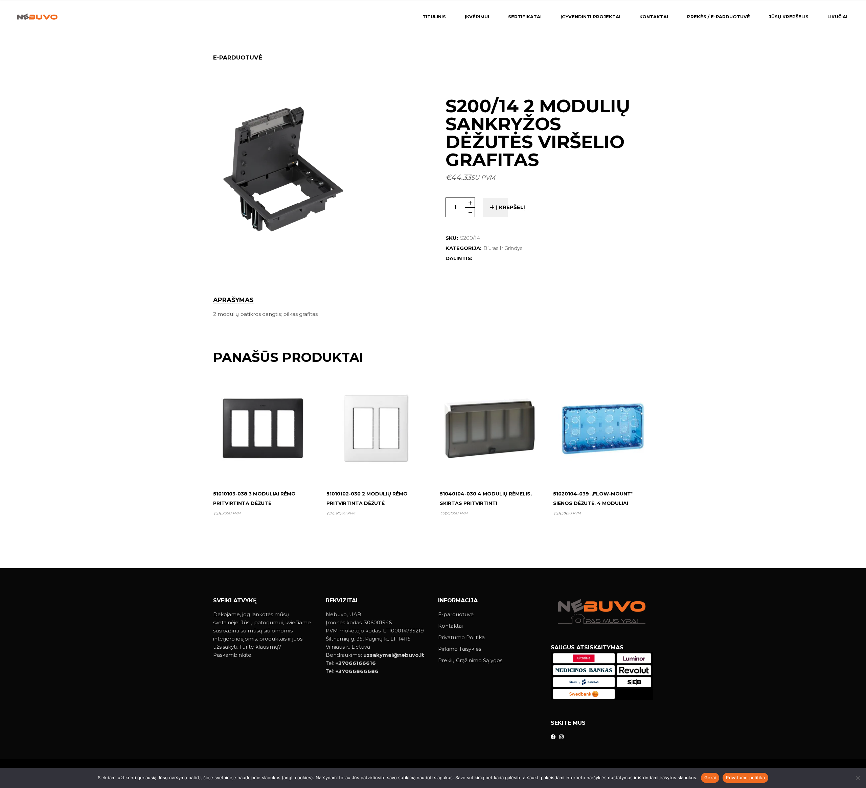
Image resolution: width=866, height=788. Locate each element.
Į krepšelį (510, 207)
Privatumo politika (745, 777)
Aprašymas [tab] (233, 300)
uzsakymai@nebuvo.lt (393, 655)
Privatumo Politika (461, 637)
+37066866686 (357, 671)
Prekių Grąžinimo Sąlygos (470, 660)
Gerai (710, 777)
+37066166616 (356, 663)
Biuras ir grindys (502, 248)
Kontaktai (450, 626)
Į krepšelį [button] (265, 468)
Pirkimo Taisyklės (459, 649)
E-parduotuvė (456, 614)
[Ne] (857, 777)
